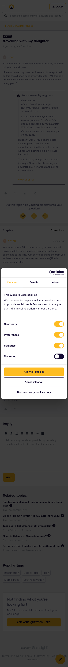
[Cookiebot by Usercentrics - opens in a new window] (49, 272)
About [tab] (56, 282)
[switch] (59, 335)
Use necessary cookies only (34, 392)
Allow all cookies (34, 371)
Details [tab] (34, 282)
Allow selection (34, 381)
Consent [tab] (12, 282)
